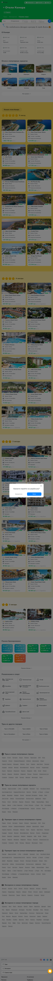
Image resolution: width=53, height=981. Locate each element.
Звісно (34, 494)
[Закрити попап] (41, 486)
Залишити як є (18, 494)
